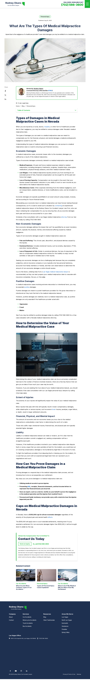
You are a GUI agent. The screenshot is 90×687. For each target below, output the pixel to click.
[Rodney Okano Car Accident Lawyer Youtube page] (15, 671)
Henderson (65, 626)
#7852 (50, 90)
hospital (47, 127)
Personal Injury (31, 106)
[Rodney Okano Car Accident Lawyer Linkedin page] (26, 671)
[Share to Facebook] (5, 91)
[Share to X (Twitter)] (5, 95)
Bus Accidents (27, 626)
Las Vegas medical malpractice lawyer (55, 272)
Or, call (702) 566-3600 (41, 544)
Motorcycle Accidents (29, 620)
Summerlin (65, 623)
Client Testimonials (49, 620)
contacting (58, 205)
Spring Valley (66, 632)
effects (50, 517)
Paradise (64, 629)
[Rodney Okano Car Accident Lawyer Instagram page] (21, 671)
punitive (27, 287)
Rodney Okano (38, 88)
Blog (23, 106)
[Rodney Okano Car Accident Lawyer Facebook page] (10, 671)
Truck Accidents (28, 623)
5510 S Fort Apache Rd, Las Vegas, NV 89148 (23, 638)
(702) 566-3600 (43, 638)
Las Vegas (65, 617)
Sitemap (79, 674)
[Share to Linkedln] (5, 99)
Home (18, 106)
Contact (11, 620)
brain (53, 409)
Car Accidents (27, 617)
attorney (64, 217)
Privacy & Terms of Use (69, 674)
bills (29, 486)
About (11, 617)
